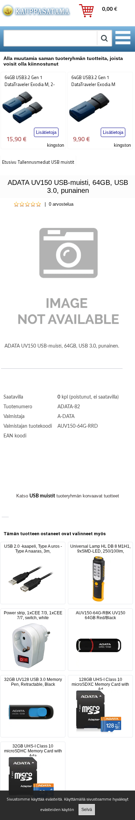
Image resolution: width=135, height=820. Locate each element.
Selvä (86, 809)
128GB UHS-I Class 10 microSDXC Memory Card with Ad (100, 684)
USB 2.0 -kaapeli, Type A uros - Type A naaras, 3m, (33, 549)
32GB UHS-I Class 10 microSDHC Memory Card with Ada (33, 751)
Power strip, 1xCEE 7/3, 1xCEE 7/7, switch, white (33, 615)
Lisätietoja (46, 132)
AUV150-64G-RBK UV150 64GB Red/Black (100, 615)
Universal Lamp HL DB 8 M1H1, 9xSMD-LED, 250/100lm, (100, 549)
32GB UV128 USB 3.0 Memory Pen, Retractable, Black (33, 682)
